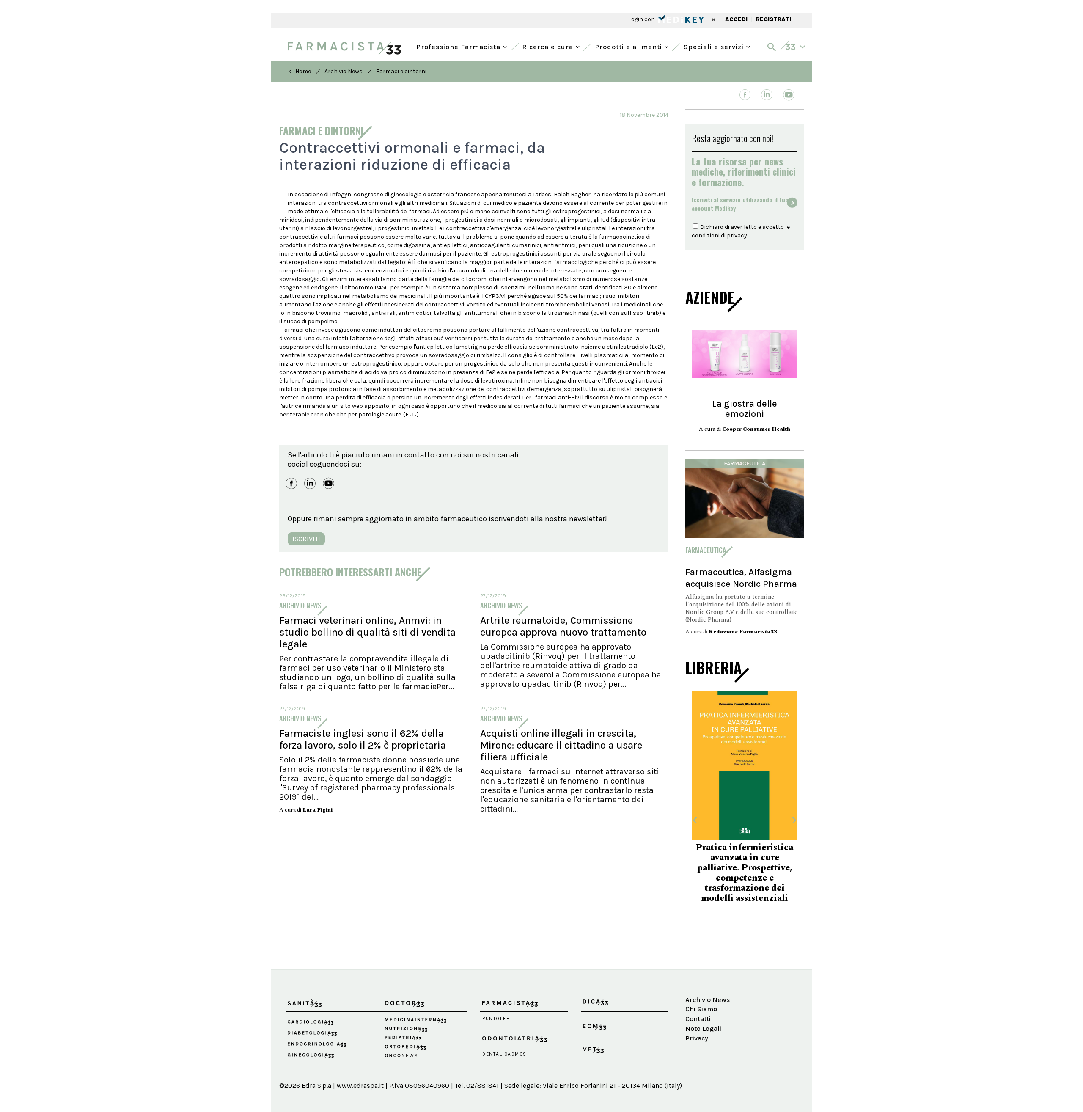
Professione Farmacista (459, 46)
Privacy (696, 1038)
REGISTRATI (773, 19)
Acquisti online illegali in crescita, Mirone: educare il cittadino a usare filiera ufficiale (561, 745)
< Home (300, 71)
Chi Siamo (701, 1009)
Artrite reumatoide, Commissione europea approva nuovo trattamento (563, 626)
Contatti (698, 1019)
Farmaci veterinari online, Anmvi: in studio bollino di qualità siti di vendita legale (367, 632)
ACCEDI (736, 19)
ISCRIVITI (306, 539)
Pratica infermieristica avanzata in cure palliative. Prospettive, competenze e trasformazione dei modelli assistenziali (744, 873)
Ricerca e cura (548, 46)
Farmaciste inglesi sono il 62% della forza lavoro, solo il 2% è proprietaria (362, 739)
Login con (642, 19)
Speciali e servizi (715, 46)
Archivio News (343, 71)
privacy (737, 235)
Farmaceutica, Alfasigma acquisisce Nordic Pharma (741, 577)
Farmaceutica (744, 463)
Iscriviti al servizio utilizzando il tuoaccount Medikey (740, 203)
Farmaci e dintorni (401, 71)
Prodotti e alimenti (629, 46)
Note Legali (703, 1028)
